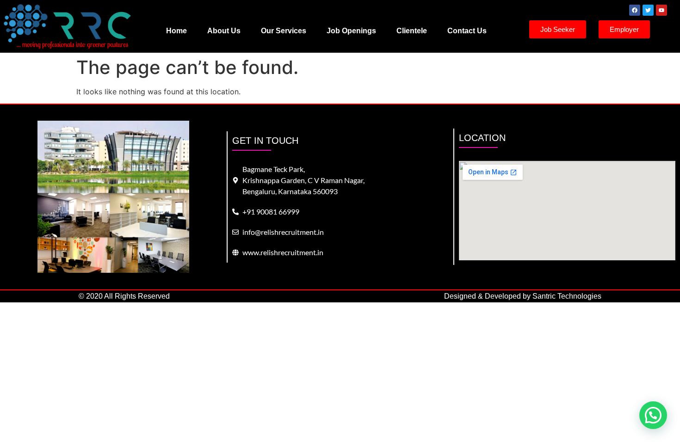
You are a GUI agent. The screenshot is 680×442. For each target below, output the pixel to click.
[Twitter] (648, 10)
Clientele (411, 31)
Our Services (283, 31)
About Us (224, 31)
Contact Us (467, 31)
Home (176, 31)
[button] (653, 415)
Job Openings (351, 31)
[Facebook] (634, 10)
